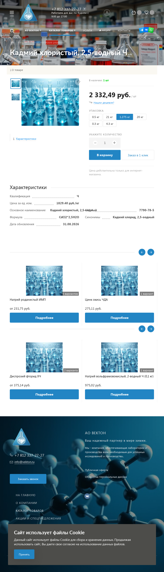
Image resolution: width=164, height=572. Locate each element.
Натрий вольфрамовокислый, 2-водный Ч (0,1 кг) (119, 376)
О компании (26, 503)
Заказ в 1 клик (138, 155)
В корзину (105, 155)
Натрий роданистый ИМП (28, 299)
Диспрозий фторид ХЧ (25, 376)
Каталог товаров (30, 511)
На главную (25, 495)
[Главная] (12, 42)
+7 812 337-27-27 (66, 8)
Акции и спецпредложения (38, 518)
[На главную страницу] (29, 12)
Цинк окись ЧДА (96, 299)
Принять (24, 554)
